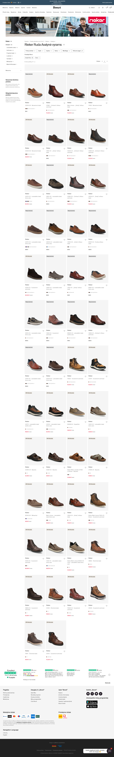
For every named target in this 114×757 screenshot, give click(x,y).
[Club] (103, 7)
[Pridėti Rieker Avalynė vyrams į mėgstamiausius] (64, 44)
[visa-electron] (24, 716)
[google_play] (92, 702)
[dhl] (60, 716)
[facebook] (88, 693)
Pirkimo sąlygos (40, 750)
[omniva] (65, 716)
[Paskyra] (99, 7)
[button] (13, 70)
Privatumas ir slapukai (57, 750)
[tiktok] (100, 693)
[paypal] (5, 716)
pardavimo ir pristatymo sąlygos (24, 722)
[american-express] (33, 716)
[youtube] (96, 693)
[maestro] (19, 716)
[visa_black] (10, 716)
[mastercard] (14, 716)
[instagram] (92, 693)
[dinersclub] (28, 716)
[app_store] (92, 706)
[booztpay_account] (38, 716)
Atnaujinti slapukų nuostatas (70, 750)
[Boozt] (57, 7)
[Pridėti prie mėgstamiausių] (43, 103)
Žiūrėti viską (107, 682)
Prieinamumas (48, 750)
